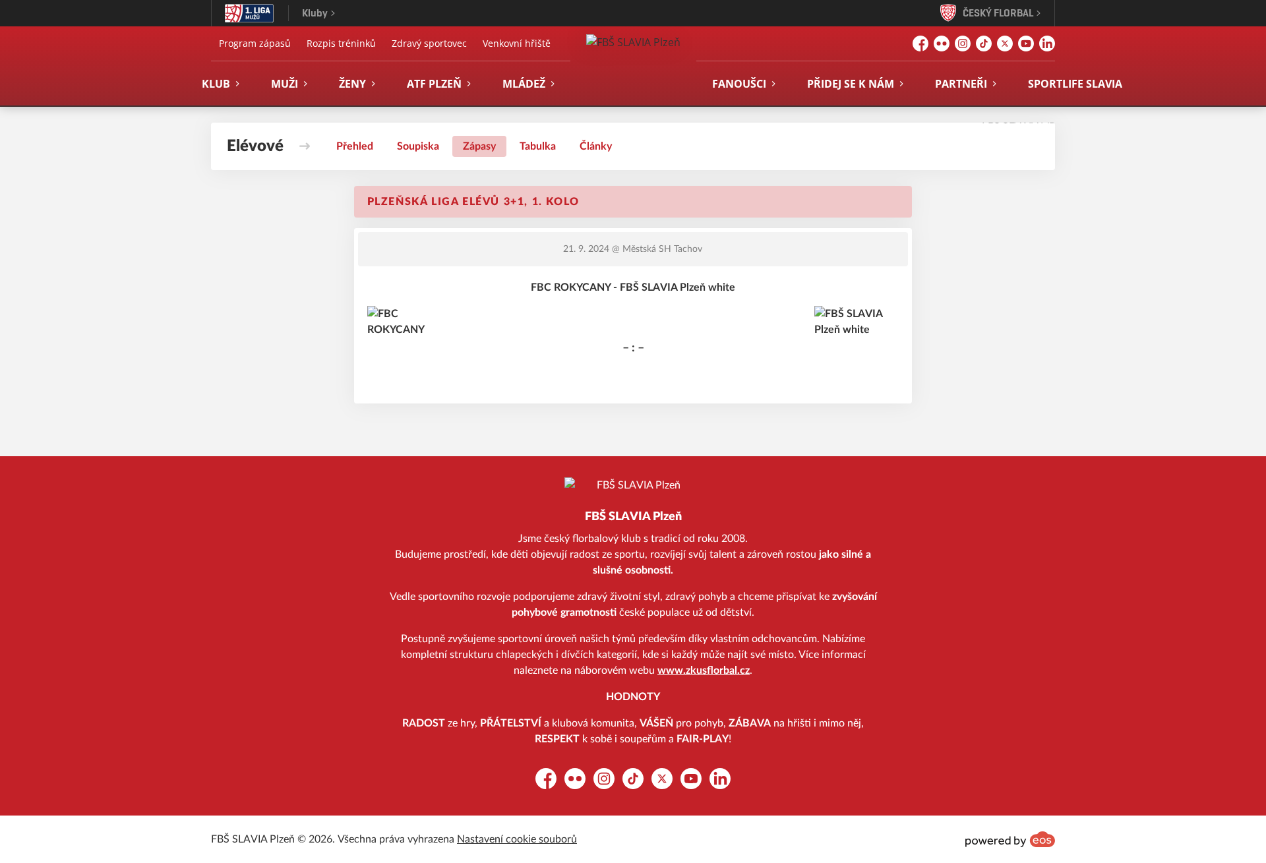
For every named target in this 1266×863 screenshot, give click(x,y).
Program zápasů (255, 43)
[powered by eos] (1010, 839)
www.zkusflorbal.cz (703, 670)
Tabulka (538, 146)
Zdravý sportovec (429, 43)
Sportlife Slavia (1075, 83)
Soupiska (418, 146)
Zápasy (479, 146)
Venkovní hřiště (517, 43)
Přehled (354, 146)
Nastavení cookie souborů (517, 839)
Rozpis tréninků (341, 43)
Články (596, 146)
